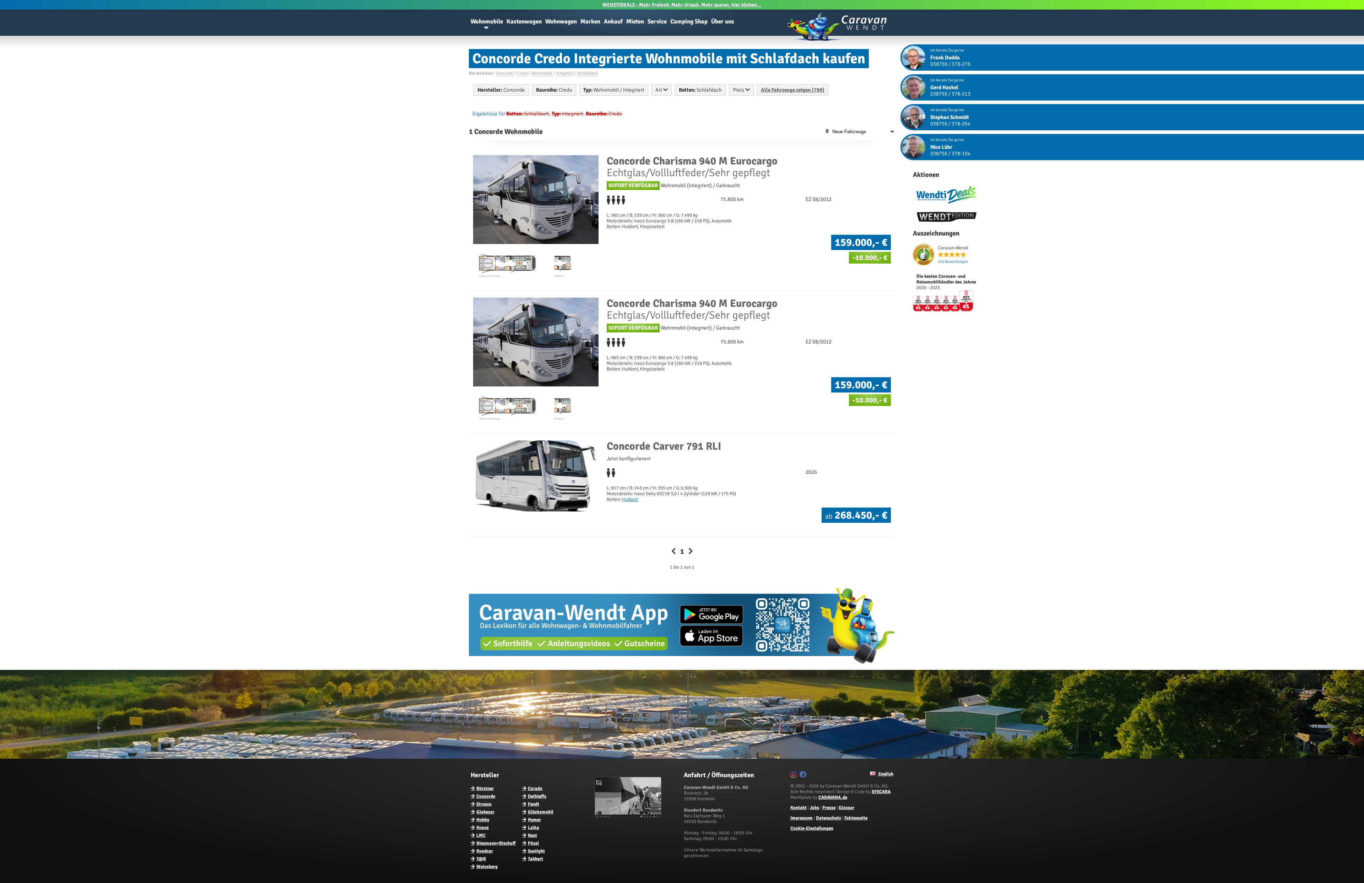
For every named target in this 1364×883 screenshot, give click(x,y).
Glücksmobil (540, 812)
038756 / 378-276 (950, 64)
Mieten (635, 21)
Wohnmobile (487, 21)
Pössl (533, 843)
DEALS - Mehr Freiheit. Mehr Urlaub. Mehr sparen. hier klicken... (681, 5)
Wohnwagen (561, 21)
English (885, 774)
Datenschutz (828, 818)
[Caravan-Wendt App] (682, 666)
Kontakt (798, 808)
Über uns (722, 21)
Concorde (485, 796)
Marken (590, 21)
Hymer (534, 820)
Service (657, 21)
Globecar (485, 812)
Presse (828, 808)
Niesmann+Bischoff (496, 843)
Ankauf (613, 21)
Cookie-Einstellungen (811, 828)
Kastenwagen (524, 21)
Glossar (846, 808)
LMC (481, 835)
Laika (533, 827)
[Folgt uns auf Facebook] (804, 776)
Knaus (482, 827)
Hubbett (630, 499)
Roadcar (484, 851)
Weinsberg (487, 867)
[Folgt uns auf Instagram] (794, 776)
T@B (481, 859)
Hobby (482, 820)
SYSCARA (881, 792)
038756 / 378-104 (950, 153)
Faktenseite (855, 818)
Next (532, 835)
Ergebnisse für (488, 113)
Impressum (801, 818)
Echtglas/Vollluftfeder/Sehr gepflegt (692, 167)
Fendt (533, 804)
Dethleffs (537, 796)
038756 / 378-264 (950, 123)
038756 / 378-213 (950, 94)
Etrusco (484, 804)
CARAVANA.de (832, 797)
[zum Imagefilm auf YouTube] (629, 816)
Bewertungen (953, 261)
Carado (535, 788)
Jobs (814, 808)
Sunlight (536, 851)
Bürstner (485, 788)
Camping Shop (689, 21)
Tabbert (535, 859)
